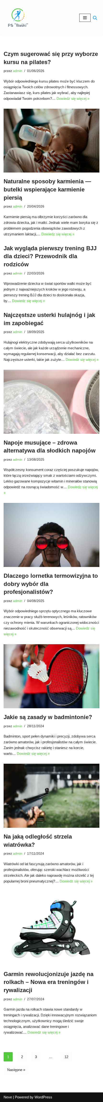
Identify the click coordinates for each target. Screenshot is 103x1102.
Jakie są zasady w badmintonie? (48, 717)
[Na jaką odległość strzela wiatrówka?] (51, 796)
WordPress (43, 1097)
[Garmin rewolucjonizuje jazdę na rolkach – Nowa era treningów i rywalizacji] (51, 928)
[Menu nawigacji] (85, 18)
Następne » (16, 1070)
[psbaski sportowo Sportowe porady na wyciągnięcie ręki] (18, 17)
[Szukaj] (95, 18)
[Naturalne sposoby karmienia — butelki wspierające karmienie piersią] (51, 141)
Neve (8, 1097)
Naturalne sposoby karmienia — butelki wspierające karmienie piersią (47, 189)
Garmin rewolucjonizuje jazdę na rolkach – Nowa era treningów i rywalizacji (48, 982)
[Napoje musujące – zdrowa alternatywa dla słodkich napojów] (51, 402)
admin (17, 71)
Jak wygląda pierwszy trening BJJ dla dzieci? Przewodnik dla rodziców (50, 256)
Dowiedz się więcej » (73, 98)
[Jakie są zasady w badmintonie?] (51, 676)
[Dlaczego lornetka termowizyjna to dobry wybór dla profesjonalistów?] (51, 535)
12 (66, 1057)
